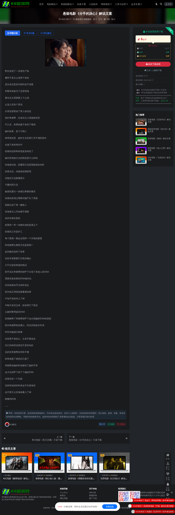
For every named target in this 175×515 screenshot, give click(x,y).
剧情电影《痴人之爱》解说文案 (159, 149)
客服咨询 (93, 495)
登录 (170, 4)
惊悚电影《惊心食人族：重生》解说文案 (48, 479)
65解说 (13, 424)
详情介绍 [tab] (13, 33)
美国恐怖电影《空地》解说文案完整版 (158, 500)
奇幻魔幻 (8, 475)
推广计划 (93, 498)
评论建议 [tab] (47, 33)
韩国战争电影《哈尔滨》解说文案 (159, 130)
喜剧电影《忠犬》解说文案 (163, 511)
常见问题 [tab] (30, 33)
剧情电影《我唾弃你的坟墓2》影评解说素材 (80, 479)
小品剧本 (93, 4)
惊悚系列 (40, 475)
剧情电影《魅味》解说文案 (159, 138)
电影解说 (51, 4)
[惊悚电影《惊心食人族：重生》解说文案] (49, 462)
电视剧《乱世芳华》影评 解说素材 (160, 505)
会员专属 (135, 4)
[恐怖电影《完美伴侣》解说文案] (141, 122)
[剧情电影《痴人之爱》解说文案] (141, 150)
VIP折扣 (154, 46)
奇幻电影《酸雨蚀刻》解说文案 (16, 479)
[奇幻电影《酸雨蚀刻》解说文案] (17, 462)
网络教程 (105, 4)
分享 (103, 424)
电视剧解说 (66, 4)
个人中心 (64, 492)
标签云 (63, 495)
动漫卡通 (81, 4)
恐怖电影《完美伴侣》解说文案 (159, 120)
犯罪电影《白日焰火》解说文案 (114, 479)
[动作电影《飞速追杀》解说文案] (141, 160)
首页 (41, 4)
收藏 (112, 424)
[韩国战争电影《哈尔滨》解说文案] (141, 131)
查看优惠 (110, 506)
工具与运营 (120, 4)
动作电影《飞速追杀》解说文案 (159, 158)
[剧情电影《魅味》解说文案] (141, 141)
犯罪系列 (105, 475)
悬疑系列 (79, 19)
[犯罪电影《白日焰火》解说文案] (114, 462)
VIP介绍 (92, 492)
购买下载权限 (154, 64)
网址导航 (64, 498)
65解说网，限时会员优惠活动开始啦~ (78, 506)
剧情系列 (73, 475)
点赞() (122, 424)
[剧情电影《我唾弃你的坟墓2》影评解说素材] (82, 462)
